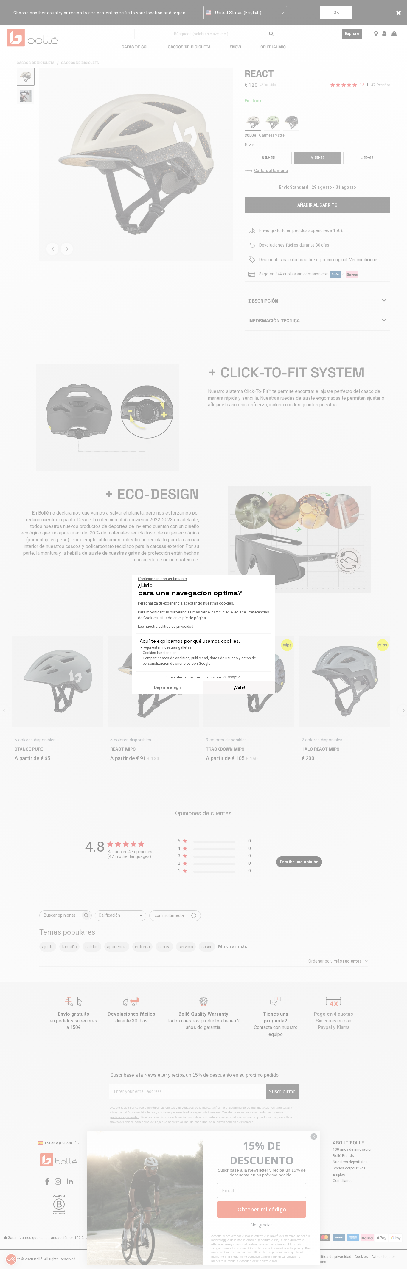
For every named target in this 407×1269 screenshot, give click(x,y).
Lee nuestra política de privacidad (165, 627)
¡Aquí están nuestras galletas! (167, 647)
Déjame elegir (167, 687)
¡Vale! (239, 687)
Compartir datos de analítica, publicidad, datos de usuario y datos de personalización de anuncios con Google (199, 661)
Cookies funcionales (160, 653)
